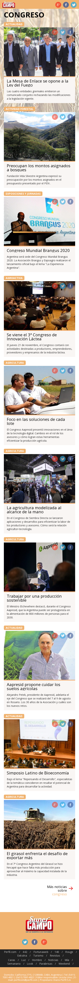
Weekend (64, 963)
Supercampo (8, 4)
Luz (23, 960)
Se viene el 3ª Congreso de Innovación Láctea (32, 336)
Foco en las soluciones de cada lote (36, 421)
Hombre (37, 960)
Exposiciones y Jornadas (23, 193)
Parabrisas (45, 963)
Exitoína (22, 955)
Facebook (66, 5)
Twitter (74, 5)
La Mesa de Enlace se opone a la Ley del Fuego (37, 83)
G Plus (58, 5)
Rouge (69, 952)
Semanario (14, 963)
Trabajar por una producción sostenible (34, 598)
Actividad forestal (19, 109)
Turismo (38, 955)
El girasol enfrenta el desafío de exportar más (37, 855)
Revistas (55, 955)
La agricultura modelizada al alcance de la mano (34, 509)
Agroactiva (14, 278)
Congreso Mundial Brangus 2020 (38, 250)
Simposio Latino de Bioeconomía (38, 773)
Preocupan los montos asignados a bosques (38, 167)
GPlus (55, 32)
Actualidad (14, 24)
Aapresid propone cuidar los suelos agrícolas (33, 686)
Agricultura (15, 362)
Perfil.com (10, 952)
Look (30, 963)
